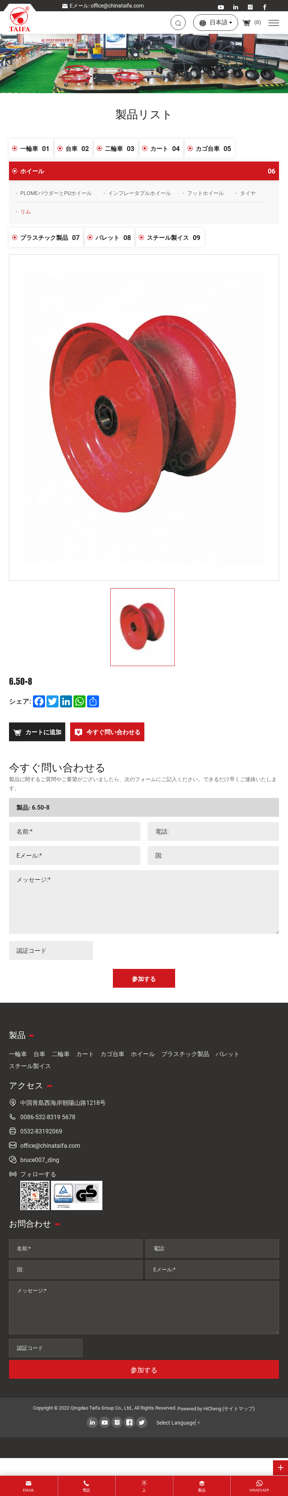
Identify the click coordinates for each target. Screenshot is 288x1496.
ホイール (147, 170)
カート (165, 148)
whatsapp (259, 1490)
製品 (202, 1490)
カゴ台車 (213, 148)
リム (25, 211)
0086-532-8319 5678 (47, 1117)
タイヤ (248, 192)
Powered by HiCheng (199, 1408)
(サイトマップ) (238, 1408)
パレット (113, 237)
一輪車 (35, 148)
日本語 (219, 22)
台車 (77, 148)
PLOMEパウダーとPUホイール (56, 192)
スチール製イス (173, 237)
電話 (86, 1490)
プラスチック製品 (50, 237)
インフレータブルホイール (139, 192)
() (257, 22)
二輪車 (119, 148)
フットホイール (205, 192)
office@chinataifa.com (50, 1145)
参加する (144, 1369)
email (28, 1490)
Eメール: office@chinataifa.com (107, 5)
